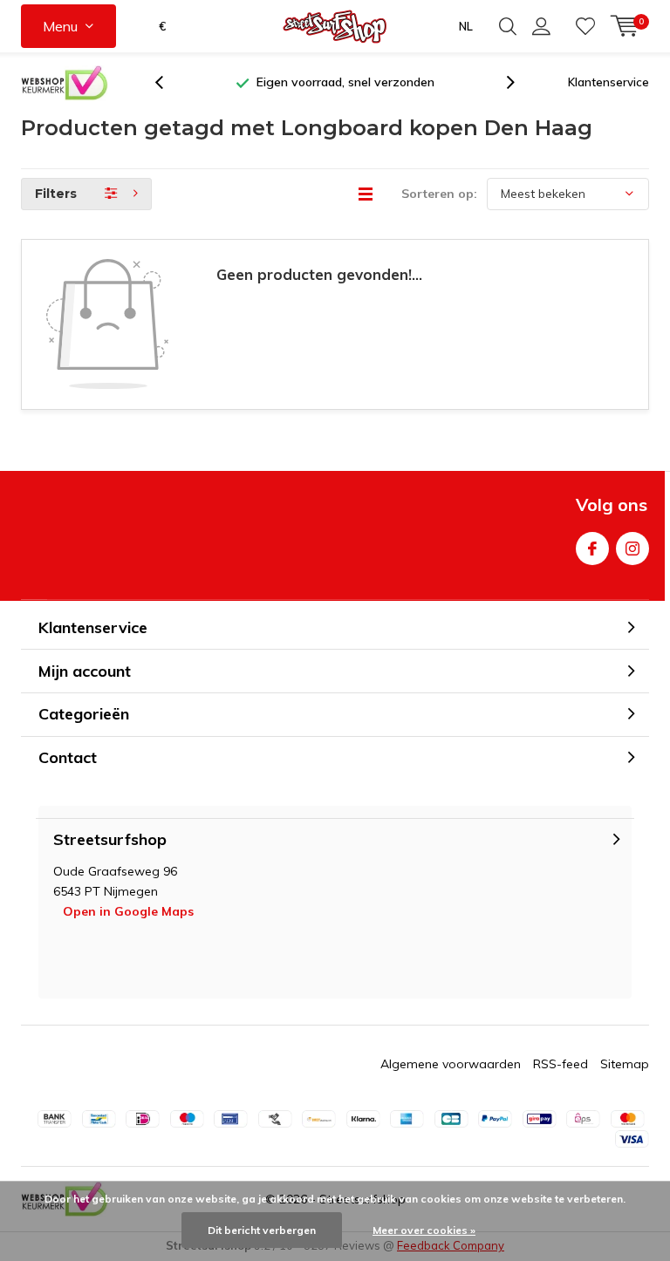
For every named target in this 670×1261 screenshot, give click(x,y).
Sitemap (624, 1064)
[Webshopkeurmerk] (64, 82)
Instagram (632, 548)
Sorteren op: (439, 193)
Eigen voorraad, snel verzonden (345, 82)
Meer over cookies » (424, 1230)
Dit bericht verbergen (262, 1230)
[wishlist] (585, 26)
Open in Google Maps (128, 911)
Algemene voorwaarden (450, 1064)
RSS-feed (560, 1064)
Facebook (592, 548)
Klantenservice (608, 82)
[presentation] (168, 82)
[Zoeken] (507, 26)
